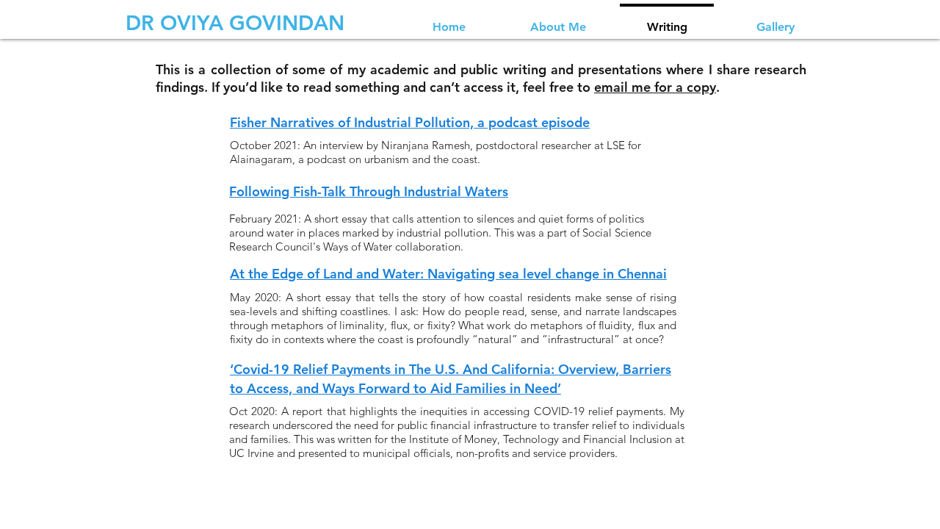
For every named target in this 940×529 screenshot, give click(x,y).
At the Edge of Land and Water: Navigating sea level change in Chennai (448, 273)
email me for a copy (655, 87)
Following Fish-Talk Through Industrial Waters (368, 191)
